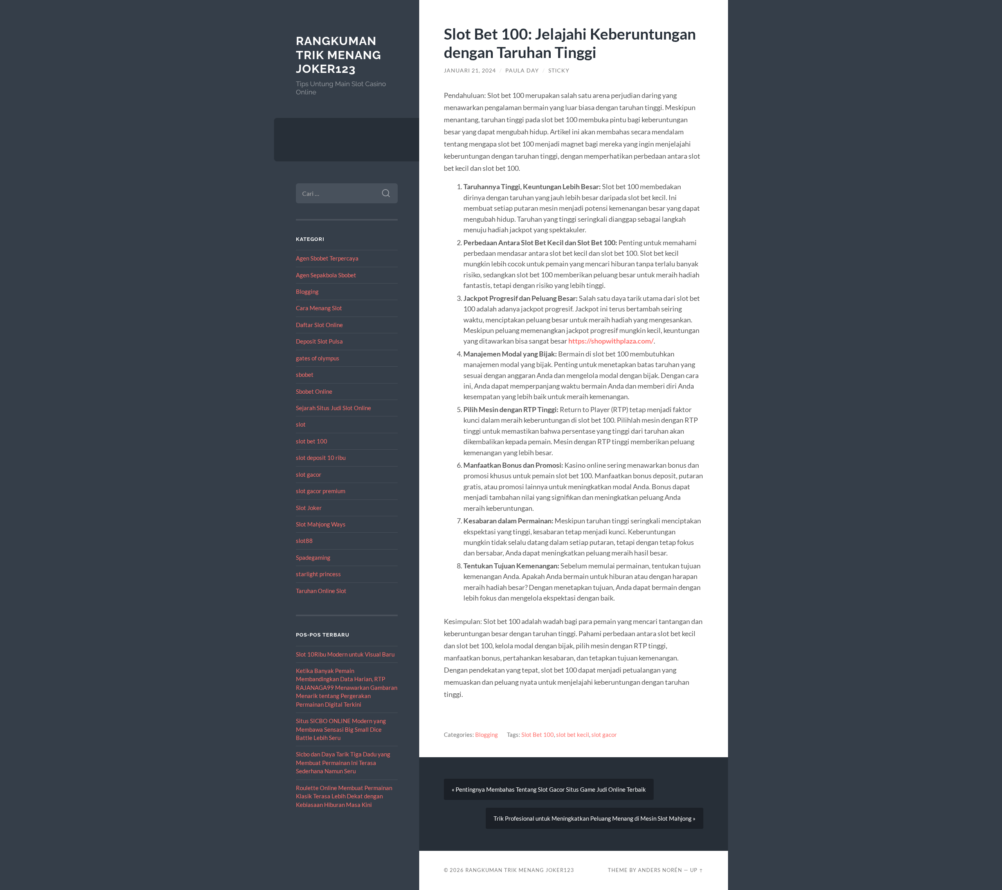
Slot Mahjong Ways (321, 524)
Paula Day (522, 70)
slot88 (304, 540)
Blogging (307, 291)
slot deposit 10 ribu (321, 457)
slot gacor (308, 474)
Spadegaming (313, 557)
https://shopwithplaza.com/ (611, 340)
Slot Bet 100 (537, 734)
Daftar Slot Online (319, 324)
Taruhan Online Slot (321, 590)
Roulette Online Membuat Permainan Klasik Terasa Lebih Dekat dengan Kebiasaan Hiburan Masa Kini (344, 796)
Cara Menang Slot (319, 307)
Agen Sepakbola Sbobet (326, 275)
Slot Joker (309, 507)
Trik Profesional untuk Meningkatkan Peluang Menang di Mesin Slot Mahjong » (595, 818)
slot (301, 424)
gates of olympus (317, 358)
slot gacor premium (320, 490)
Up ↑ (696, 870)
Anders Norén (660, 870)
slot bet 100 (311, 441)
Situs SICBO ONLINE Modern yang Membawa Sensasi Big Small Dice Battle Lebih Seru (341, 729)
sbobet (305, 374)
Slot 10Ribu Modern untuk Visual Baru (345, 654)
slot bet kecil (572, 734)
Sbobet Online (314, 391)
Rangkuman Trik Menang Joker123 (338, 55)
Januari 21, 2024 (470, 70)
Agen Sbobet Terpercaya (327, 258)
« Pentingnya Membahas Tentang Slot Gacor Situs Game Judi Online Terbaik (549, 789)
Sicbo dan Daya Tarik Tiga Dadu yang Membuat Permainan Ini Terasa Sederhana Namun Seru (343, 762)
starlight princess (318, 573)
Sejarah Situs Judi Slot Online (333, 407)
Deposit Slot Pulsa (319, 341)
